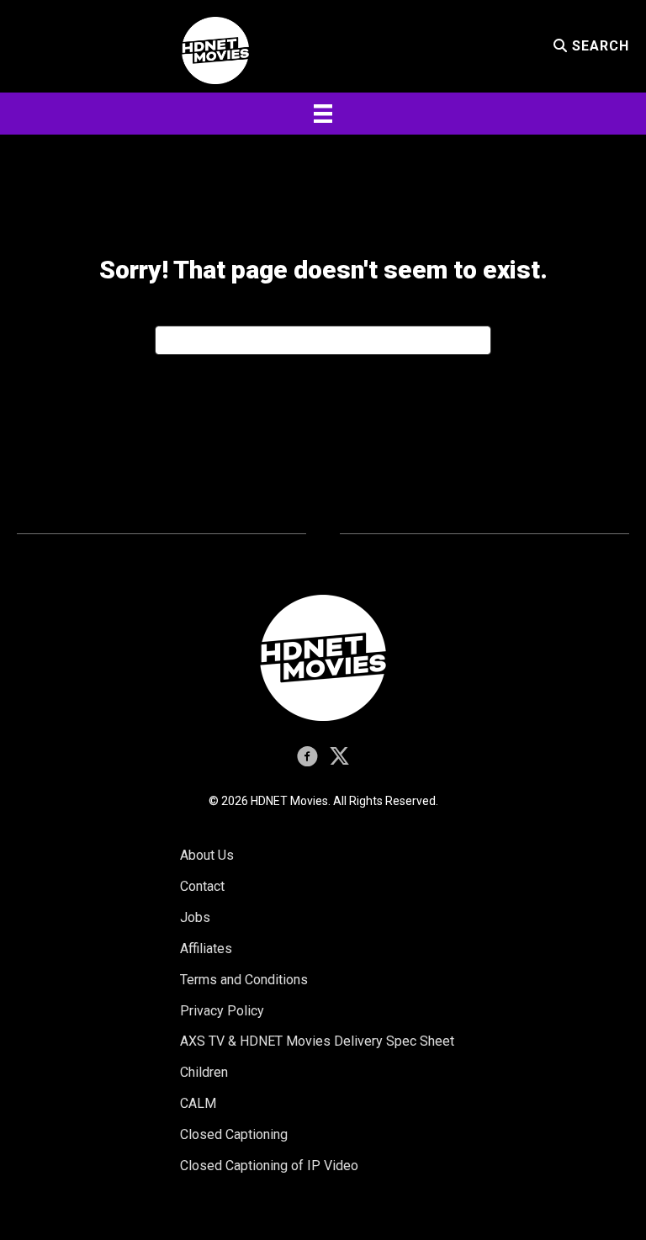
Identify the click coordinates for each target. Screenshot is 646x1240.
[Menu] (323, 114)
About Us (207, 855)
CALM (198, 1103)
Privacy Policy (222, 1011)
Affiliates (206, 948)
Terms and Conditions (244, 980)
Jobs (195, 917)
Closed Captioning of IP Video (269, 1166)
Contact (202, 886)
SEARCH (598, 46)
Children (204, 1072)
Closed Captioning (234, 1134)
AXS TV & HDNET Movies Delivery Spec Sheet (317, 1041)
